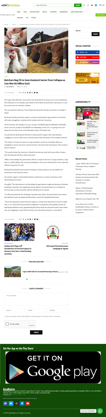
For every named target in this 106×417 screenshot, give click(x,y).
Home (18, 12)
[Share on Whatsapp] (32, 92)
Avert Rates (101, 15)
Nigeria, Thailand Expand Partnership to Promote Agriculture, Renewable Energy (86, 191)
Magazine (20, 18)
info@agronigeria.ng (18, 395)
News (25, 12)
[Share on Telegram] (34, 92)
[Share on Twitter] (25, 93)
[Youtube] (91, 5)
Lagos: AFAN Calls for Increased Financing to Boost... (40, 271)
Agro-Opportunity (77, 12)
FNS (27, 18)
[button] (7, 273)
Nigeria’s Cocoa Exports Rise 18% (87, 199)
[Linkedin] (22, 403)
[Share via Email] (37, 92)
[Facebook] (84, 5)
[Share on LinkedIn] (30, 92)
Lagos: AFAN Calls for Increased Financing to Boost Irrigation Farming (87, 166)
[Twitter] (11, 403)
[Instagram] (88, 5)
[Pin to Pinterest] (27, 92)
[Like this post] (21, 92)
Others (33, 18)
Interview (53, 12)
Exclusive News (34, 12)
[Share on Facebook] (23, 219)
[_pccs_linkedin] (95, 5)
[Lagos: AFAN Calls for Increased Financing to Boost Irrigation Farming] (12, 271)
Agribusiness (64, 12)
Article (44, 12)
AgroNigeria (10, 86)
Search (78, 5)
